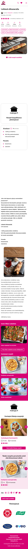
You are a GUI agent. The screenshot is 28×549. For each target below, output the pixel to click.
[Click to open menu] (26, 2)
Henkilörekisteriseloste (14, 537)
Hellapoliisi (9, 12)
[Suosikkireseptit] (21, 3)
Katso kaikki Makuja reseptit (14, 448)
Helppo (20, 32)
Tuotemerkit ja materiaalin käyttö (14, 539)
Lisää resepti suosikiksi (8, 498)
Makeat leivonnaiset (13, 29)
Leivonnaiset (4, 29)
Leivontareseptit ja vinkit (11, 32)
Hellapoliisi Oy (14, 541)
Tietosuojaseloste (14, 536)
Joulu (3, 32)
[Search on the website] (18, 3)
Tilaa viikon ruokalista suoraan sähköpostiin (12, 349)
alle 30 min (22, 29)
